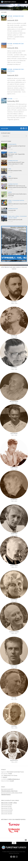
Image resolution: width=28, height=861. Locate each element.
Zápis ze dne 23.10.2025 (7, 810)
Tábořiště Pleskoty (6, 794)
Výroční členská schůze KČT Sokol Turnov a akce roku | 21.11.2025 (16, 163)
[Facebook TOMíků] (21, 128)
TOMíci (9, 169)
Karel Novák (14, 336)
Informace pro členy (18, 16)
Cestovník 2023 (12, 75)
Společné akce (10, 71)
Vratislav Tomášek (14, 632)
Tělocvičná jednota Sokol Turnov (9, 791)
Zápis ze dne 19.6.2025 (6, 813)
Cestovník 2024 (12, 48)
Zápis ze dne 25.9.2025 (6, 812)
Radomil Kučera (14, 760)
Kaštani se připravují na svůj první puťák (17, 204)
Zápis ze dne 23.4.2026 (6, 804)
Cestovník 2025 (12, 20)
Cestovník (9, 16)
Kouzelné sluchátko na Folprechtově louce (16, 146)
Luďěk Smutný (14, 467)
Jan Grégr (14, 698)
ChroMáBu (10, 152)
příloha (15, 803)
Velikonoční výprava (12, 178)
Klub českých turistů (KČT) (7, 789)
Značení (10, 192)
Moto (15, 152)
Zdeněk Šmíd (14, 533)
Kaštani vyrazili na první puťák (15, 219)
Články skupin (11, 216)
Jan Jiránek (14, 367)
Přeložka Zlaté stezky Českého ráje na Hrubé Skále (17, 194)
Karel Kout (14, 726)
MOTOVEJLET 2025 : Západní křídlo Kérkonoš (16, 155)
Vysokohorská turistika (18, 200)
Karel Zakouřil (14, 433)
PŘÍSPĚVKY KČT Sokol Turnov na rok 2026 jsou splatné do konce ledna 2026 (17, 186)
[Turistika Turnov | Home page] (11, 2)
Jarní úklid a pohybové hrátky (15, 170)
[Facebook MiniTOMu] (23, 128)
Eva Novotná (14, 499)
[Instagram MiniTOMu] (26, 128)
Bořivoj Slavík (14, 666)
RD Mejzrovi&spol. (12, 144)
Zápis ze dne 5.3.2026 (6, 806)
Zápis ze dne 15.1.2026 (6, 808)
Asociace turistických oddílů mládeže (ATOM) (11, 793)
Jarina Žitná (14, 599)
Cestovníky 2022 (13, 101)
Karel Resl (14, 302)
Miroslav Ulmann (14, 401)
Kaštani (9, 200)
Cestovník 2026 (12, 210)
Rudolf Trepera (14, 565)
